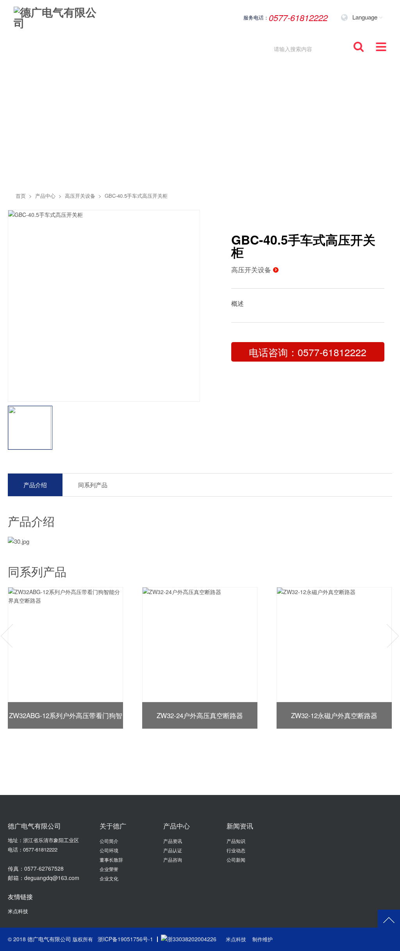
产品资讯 (172, 840)
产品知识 (236, 840)
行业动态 (236, 850)
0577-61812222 (40, 849)
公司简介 (109, 840)
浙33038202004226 (191, 939)
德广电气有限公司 (49, 939)
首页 (21, 195)
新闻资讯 (240, 825)
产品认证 (172, 850)
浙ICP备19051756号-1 (125, 939)
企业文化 (109, 878)
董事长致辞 (111, 859)
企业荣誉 (109, 869)
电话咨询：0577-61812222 (307, 352)
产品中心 (45, 195)
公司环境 (109, 850)
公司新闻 (236, 859)
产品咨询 (172, 859)
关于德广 (113, 825)
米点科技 (18, 911)
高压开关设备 (80, 195)
